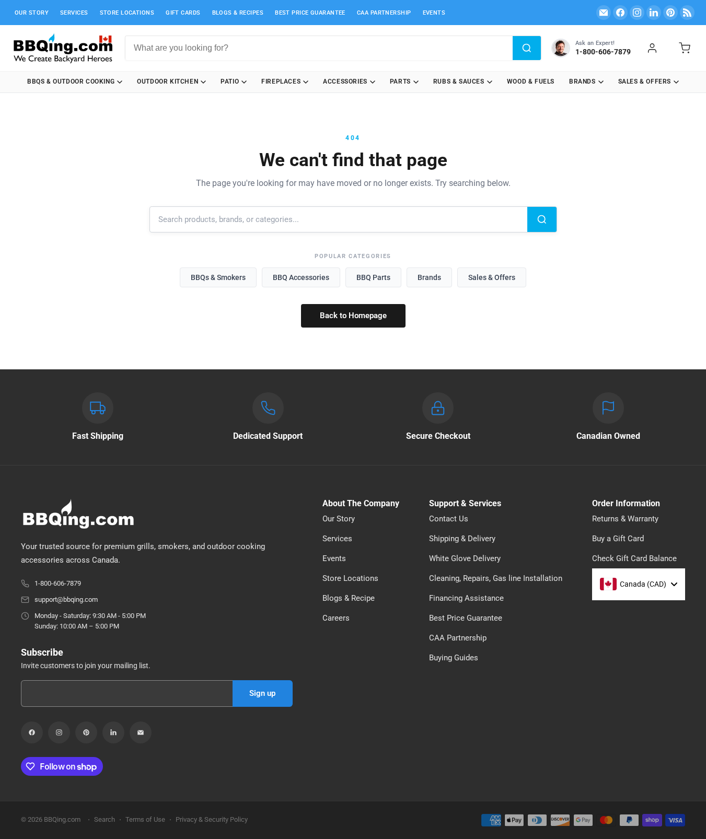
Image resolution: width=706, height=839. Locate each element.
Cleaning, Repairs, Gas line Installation (495, 578)
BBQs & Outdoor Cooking (70, 81)
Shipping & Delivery (462, 538)
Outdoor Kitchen (167, 81)
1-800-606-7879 (57, 583)
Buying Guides (453, 657)
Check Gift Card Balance (634, 558)
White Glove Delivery (465, 558)
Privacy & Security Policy (212, 819)
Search (104, 819)
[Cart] (685, 48)
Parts (400, 81)
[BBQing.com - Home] (62, 48)
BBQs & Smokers (218, 277)
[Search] (527, 48)
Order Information (626, 503)
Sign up (262, 693)
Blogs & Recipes (238, 12)
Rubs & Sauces (458, 81)
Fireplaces (280, 81)
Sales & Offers (644, 81)
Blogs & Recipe (348, 598)
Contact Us (448, 518)
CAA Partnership (384, 12)
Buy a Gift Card (618, 538)
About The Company (360, 503)
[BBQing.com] (157, 514)
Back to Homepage (353, 315)
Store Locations (127, 12)
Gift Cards (183, 12)
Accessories (345, 81)
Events (434, 12)
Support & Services (465, 503)
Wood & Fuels (530, 81)
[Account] (652, 48)
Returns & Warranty (625, 518)
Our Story (32, 12)
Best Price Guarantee (310, 12)
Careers (336, 618)
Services (74, 12)
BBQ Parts (373, 277)
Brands (582, 81)
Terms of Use (145, 819)
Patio (230, 81)
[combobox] (319, 48)
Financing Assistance (466, 598)
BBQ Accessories (301, 277)
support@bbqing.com (66, 599)
